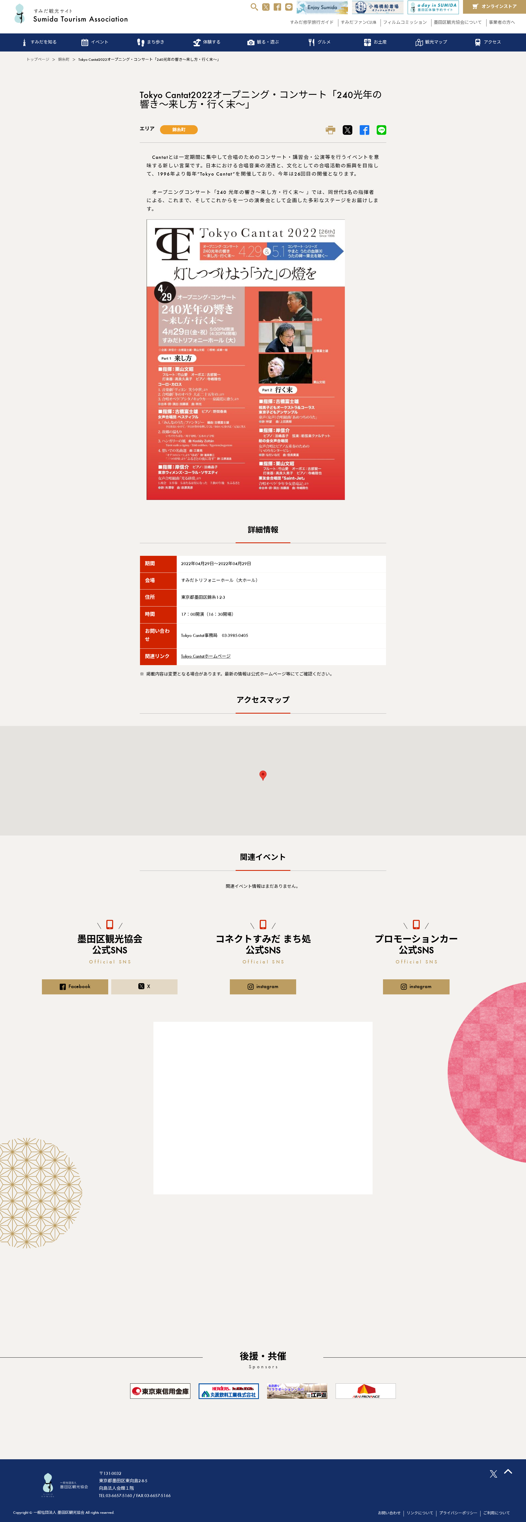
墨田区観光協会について (458, 23)
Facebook (79, 986)
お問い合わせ (389, 1513)
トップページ (37, 60)
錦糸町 (64, 60)
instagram (267, 986)
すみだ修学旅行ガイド (312, 23)
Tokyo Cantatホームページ (206, 656)
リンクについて (420, 1513)
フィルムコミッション (405, 23)
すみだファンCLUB (358, 23)
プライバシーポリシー (458, 1513)
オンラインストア (499, 7)
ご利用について (496, 1513)
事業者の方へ (502, 23)
